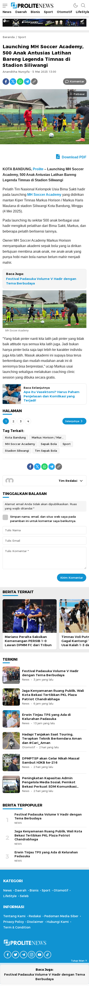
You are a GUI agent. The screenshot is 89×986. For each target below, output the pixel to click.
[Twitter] (13, 81)
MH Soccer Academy (44, 194)
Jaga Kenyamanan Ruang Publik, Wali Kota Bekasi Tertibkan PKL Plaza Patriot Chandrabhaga (53, 695)
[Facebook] (6, 81)
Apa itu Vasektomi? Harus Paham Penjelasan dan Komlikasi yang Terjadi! (51, 396)
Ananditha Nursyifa (16, 71)
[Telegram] (27, 81)
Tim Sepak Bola (46, 450)
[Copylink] (34, 81)
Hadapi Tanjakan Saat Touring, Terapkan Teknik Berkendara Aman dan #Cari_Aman (52, 738)
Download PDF (73, 157)
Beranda (9, 37)
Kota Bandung (15, 437)
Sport (22, 37)
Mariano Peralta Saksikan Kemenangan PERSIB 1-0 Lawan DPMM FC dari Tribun (28, 641)
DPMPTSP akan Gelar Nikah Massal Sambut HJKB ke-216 (50, 760)
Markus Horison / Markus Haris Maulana (49, 437)
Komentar (77, 81)
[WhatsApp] (20, 81)
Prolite (38, 169)
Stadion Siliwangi (17, 450)
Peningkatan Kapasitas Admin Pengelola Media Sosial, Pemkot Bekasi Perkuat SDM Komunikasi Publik (49, 784)
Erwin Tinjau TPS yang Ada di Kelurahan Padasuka (46, 717)
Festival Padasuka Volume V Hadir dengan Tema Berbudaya (41, 281)
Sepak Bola (49, 444)
